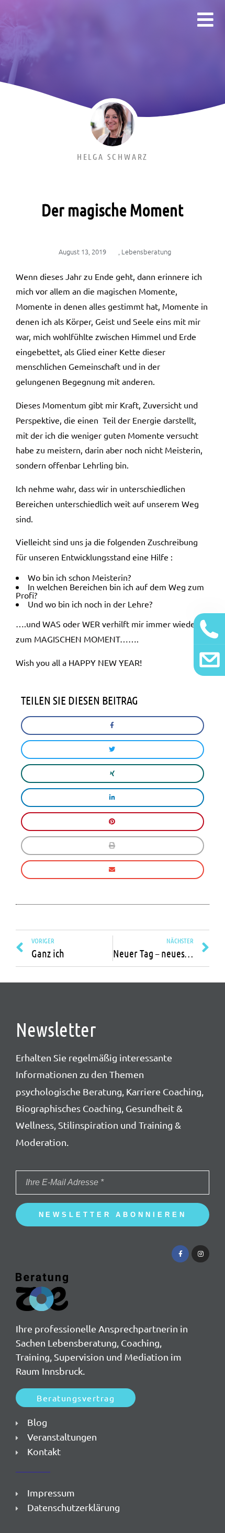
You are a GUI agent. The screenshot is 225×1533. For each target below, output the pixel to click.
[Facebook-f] (180, 1254)
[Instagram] (200, 1254)
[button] (76, 1397)
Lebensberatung (146, 251)
